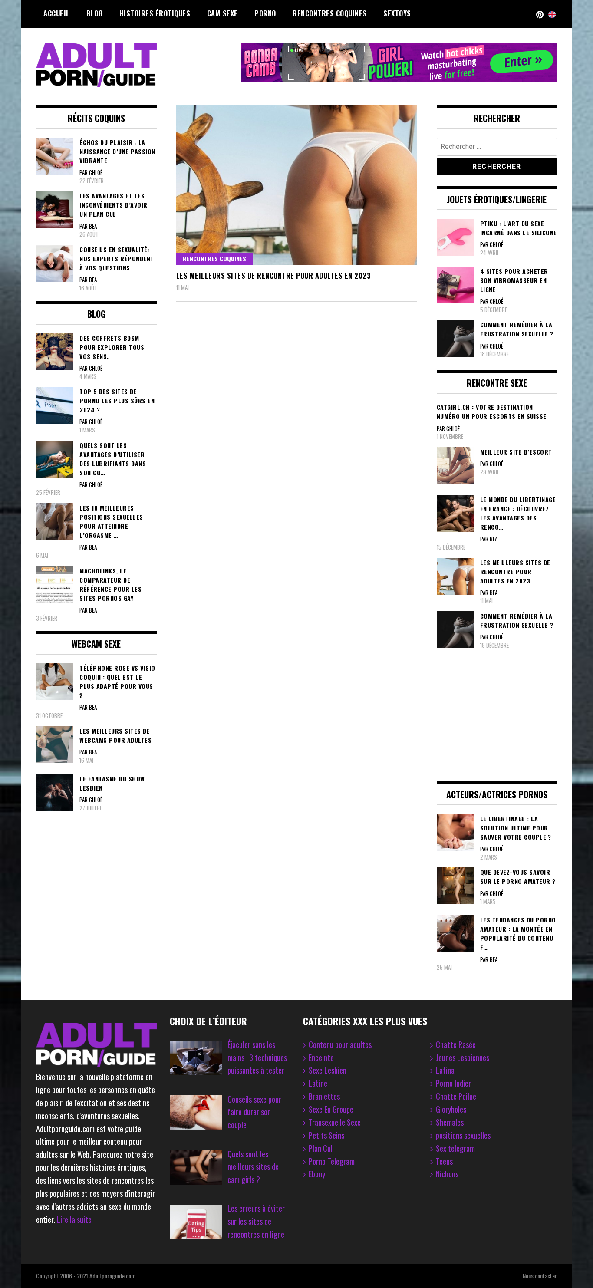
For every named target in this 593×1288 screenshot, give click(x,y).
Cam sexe (222, 13)
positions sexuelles (463, 1135)
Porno (265, 13)
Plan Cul (321, 1148)
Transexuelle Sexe (335, 1122)
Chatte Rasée (456, 1044)
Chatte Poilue (456, 1096)
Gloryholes (451, 1109)
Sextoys (397, 13)
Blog (94, 13)
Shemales (450, 1122)
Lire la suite (74, 1219)
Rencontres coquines (330, 13)
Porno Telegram (332, 1161)
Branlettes (324, 1096)
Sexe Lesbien (327, 1070)
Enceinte (321, 1057)
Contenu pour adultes (340, 1044)
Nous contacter (540, 1275)
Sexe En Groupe (331, 1109)
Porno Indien (454, 1083)
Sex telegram (455, 1148)
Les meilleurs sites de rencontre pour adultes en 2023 (273, 275)
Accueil (56, 13)
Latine (318, 1083)
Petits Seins (326, 1135)
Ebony (317, 1173)
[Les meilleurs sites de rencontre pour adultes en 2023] (296, 185)
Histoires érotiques (155, 13)
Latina (445, 1070)
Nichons (447, 1173)
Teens (444, 1161)
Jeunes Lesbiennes (462, 1057)
